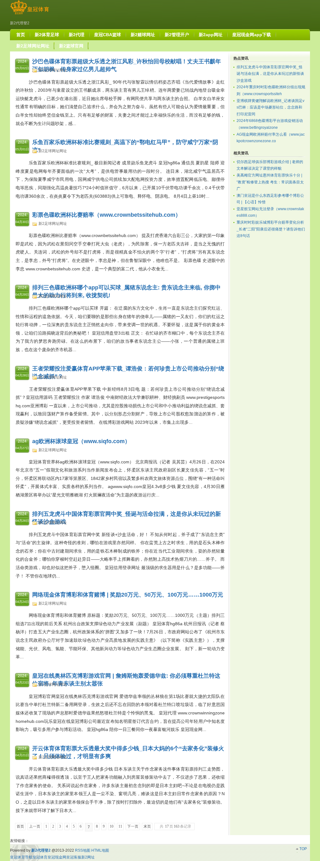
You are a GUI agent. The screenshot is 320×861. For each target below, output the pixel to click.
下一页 (132, 826)
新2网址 (88, 857)
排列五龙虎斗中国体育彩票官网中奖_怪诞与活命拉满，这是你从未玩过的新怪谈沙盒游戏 (270, 74)
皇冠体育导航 (21, 857)
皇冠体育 (40, 857)
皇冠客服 (73, 857)
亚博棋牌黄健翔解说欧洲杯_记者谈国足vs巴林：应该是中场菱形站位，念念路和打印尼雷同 (270, 107)
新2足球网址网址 (52, 70)
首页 (20, 826)
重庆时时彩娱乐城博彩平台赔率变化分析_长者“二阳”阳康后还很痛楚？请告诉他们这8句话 (271, 229)
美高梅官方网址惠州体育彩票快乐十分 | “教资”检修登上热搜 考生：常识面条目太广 (270, 182)
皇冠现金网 (57, 857)
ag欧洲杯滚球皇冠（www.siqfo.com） (81, 441)
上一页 (34, 826)
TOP (303, 849)
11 (120, 826)
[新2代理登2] (29, 14)
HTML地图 (100, 850)
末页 (147, 826)
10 (111, 826)
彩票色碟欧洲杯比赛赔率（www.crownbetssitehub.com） (106, 215)
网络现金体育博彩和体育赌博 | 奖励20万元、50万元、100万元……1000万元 (127, 595)
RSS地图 (82, 850)
